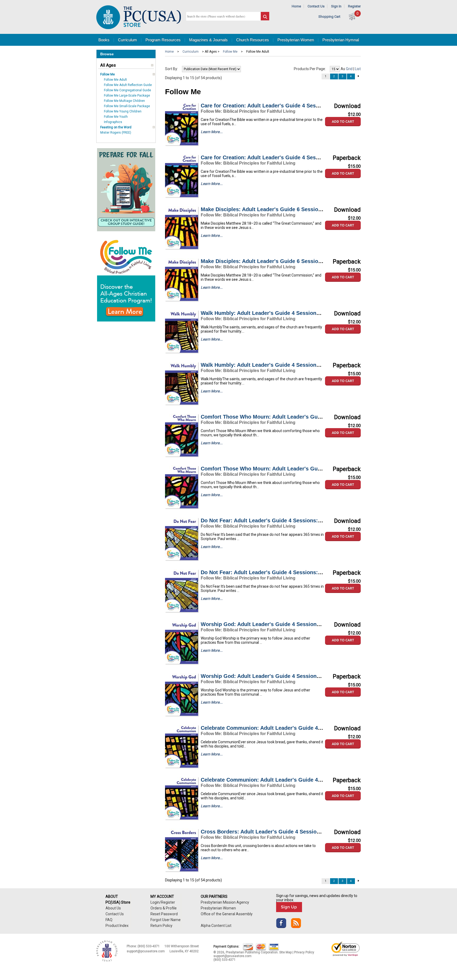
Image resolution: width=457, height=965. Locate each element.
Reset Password (164, 914)
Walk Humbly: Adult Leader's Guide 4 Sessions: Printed (271, 365)
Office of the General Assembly (227, 914)
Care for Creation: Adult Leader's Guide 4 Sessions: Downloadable (285, 105)
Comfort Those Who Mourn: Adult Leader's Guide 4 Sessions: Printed (288, 469)
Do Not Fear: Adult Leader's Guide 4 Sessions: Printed (269, 572)
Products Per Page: (310, 69)
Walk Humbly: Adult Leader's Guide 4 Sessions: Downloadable (279, 313)
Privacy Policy (304, 952)
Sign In (336, 6)
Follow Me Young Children (122, 111)
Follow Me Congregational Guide (127, 90)
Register (354, 6)
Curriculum (127, 40)
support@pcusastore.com (146, 951)
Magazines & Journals (208, 40)
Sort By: (171, 69)
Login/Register (162, 902)
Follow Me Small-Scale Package (127, 106)
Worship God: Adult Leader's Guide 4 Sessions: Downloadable (280, 624)
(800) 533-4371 (149, 946)
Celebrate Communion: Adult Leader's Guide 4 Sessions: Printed (282, 780)
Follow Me (107, 74)
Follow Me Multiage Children (124, 101)
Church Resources (252, 40)
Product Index (117, 925)
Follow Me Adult (115, 79)
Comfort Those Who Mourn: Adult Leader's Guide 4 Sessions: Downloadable (297, 417)
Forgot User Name (165, 920)
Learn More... (212, 132)
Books (103, 40)
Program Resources (163, 40)
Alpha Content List (216, 925)
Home (296, 6)
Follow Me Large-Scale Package (127, 95)
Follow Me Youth (116, 117)
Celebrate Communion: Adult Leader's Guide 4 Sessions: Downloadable (291, 728)
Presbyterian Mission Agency (225, 902)
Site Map (285, 952)
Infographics (113, 122)
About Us (113, 908)
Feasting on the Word (115, 127)
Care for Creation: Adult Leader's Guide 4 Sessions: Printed (276, 157)
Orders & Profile (163, 908)
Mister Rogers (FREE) (115, 132)
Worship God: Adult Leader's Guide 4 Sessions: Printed (271, 676)
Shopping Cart (329, 17)
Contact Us (316, 6)
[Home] (138, 28)
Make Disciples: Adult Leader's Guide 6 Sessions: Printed (273, 261)
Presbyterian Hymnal (340, 40)
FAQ (109, 920)
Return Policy (161, 925)
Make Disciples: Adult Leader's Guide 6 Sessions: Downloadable (282, 209)
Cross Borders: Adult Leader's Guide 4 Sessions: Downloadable (281, 832)
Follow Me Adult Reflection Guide (128, 85)
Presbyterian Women (295, 40)
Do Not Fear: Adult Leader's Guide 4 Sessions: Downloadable (278, 520)
